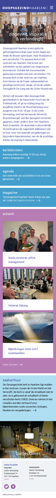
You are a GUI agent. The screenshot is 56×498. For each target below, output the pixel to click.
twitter (6, 486)
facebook (13, 486)
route (6, 479)
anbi (4, 494)
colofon (18, 494)
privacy (10, 494)
